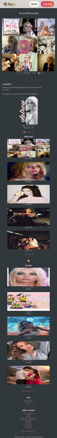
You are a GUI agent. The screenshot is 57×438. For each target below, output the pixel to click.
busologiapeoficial (28, 420)
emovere (28, 421)
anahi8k (28, 424)
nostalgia (28, 426)
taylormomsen (28, 287)
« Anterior (19, 73)
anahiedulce (28, 336)
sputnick (28, 427)
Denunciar (29, 132)
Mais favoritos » (28, 391)
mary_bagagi (28, 413)
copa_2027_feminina (29, 418)
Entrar (34, 4)
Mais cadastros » (28, 431)
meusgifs (28, 311)
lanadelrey (31, 126)
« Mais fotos (28, 254)
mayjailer (28, 400)
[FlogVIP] (9, 4)
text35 (28, 415)
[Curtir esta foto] (39, 73)
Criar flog (47, 4)
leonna (28, 416)
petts (28, 385)
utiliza (28, 423)
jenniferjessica (28, 360)
